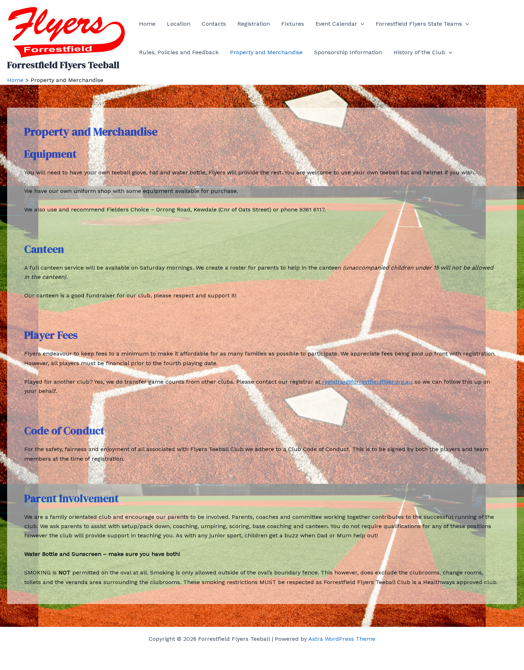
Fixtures (292, 23)
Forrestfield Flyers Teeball (63, 64)
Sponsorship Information (348, 52)
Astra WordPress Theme (341, 638)
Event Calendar (336, 23)
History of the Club (419, 52)
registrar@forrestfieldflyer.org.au (367, 381)
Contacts (214, 23)
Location (178, 23)
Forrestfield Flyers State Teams (419, 23)
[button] (360, 24)
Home (147, 23)
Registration (253, 23)
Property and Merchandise (266, 52)
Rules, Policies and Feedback (179, 52)
